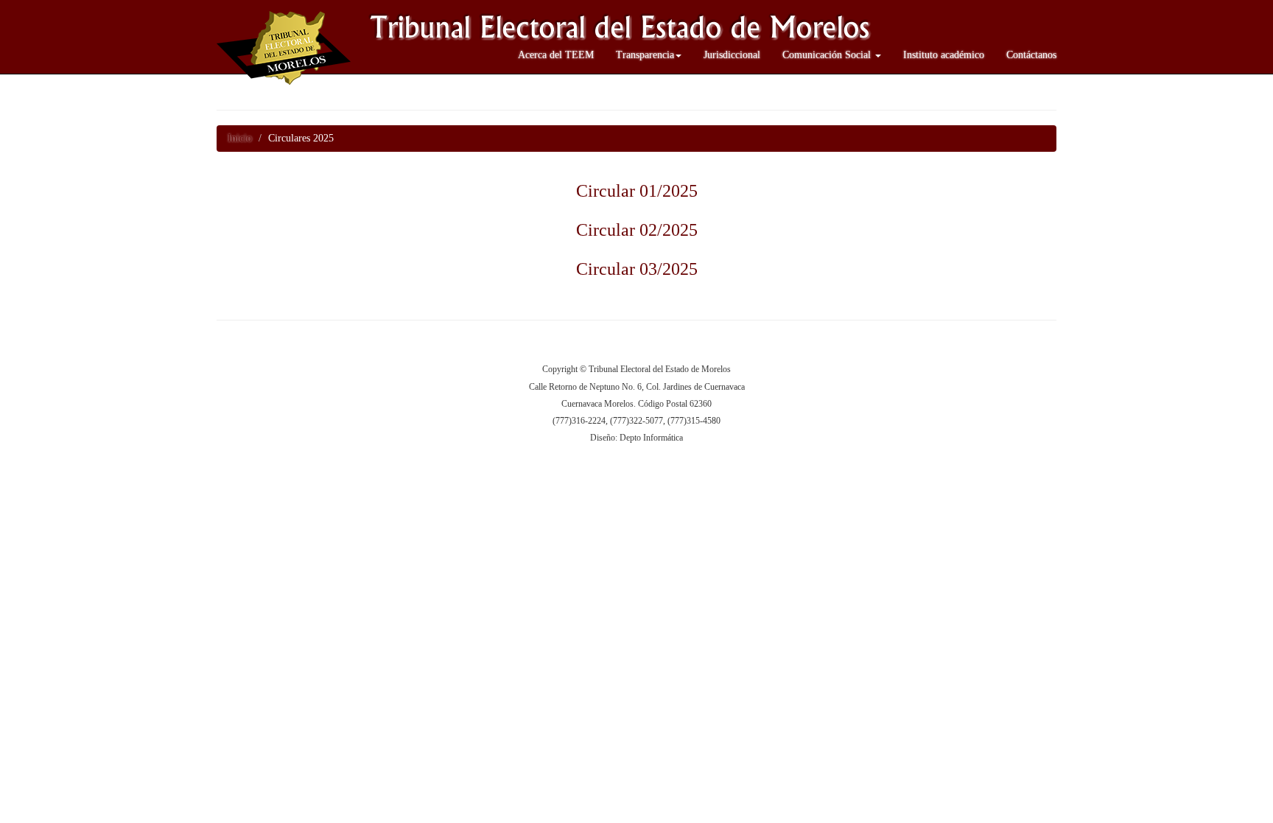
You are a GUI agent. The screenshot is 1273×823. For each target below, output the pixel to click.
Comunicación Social (828, 54)
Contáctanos (1031, 54)
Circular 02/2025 (637, 229)
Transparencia (645, 54)
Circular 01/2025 (637, 190)
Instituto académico (943, 54)
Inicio (240, 138)
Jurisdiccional (732, 54)
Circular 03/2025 (637, 269)
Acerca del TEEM (556, 54)
